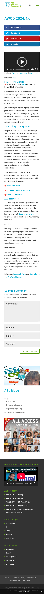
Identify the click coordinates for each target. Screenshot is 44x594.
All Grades (10, 549)
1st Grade (10, 560)
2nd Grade (10, 564)
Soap (8, 531)
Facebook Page (19, 274)
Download (33, 73)
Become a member (26, 214)
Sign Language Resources (18, 190)
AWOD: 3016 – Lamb (14, 498)
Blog (6, 398)
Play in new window (19, 73)
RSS (14, 78)
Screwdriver (10, 523)
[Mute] (32, 69)
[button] (22, 62)
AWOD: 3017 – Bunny (14, 494)
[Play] (7, 69)
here (24, 84)
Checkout (27, 581)
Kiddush (9, 534)
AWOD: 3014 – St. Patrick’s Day (18, 502)
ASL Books (10, 401)
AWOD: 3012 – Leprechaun (17, 505)
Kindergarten (11, 557)
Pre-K (8, 553)
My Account (15, 581)
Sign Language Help (14, 409)
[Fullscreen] (36, 69)
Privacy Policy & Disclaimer (25, 578)
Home (7, 578)
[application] (22, 62)
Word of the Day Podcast (14, 412)
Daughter (10, 538)
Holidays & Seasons (14, 405)
